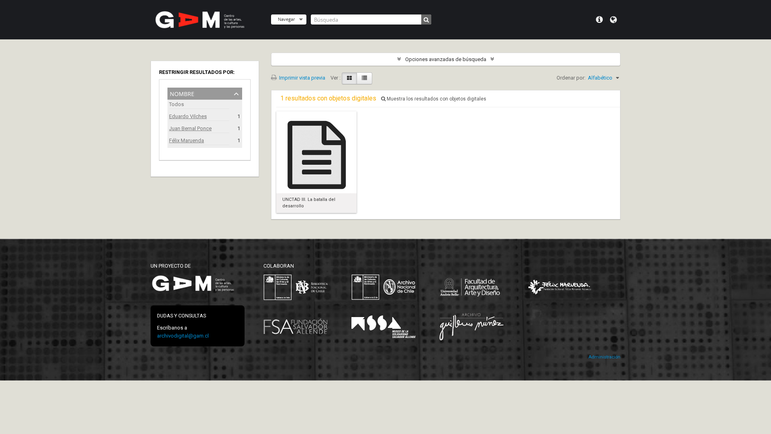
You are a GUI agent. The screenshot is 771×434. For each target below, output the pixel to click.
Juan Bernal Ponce (190, 128)
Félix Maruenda (186, 140)
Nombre (182, 93)
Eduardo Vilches (188, 116)
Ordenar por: (571, 78)
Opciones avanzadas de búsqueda (445, 59)
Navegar (286, 19)
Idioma (613, 20)
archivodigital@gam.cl (183, 336)
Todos (176, 104)
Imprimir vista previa (301, 78)
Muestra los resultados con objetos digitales (436, 99)
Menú (599, 20)
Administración (604, 357)
